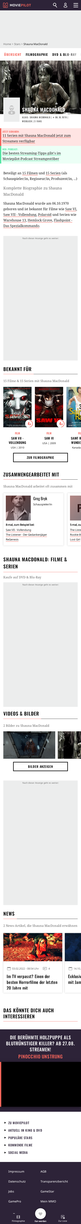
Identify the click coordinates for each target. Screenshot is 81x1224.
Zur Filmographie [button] (40, 457)
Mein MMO (48, 1201)
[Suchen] (55, 5)
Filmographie (37, 54)
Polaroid (45, 214)
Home (7, 44)
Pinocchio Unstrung (40, 1056)
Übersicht (13, 54)
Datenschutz (17, 1181)
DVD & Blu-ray (64, 54)
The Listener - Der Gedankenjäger (26, 534)
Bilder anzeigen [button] (40, 766)
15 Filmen (30, 173)
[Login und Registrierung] (65, 5)
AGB (43, 1171)
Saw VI (70, 209)
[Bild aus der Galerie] (29, 745)
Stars (17, 44)
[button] (18, 1219)
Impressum (16, 1171)
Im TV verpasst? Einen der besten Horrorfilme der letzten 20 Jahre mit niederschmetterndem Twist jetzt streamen (32, 981)
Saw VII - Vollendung (19, 214)
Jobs (11, 1191)
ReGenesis (12, 539)
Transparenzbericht (54, 1181)
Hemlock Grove (40, 220)
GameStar (47, 1191)
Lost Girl (75, 539)
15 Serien (53, 173)
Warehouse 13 (14, 220)
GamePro (14, 1201)
